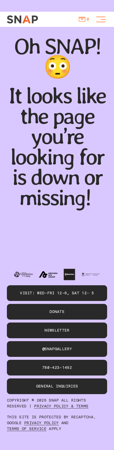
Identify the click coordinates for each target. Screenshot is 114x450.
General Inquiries (57, 386)
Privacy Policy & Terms (61, 406)
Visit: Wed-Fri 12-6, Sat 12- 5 (57, 293)
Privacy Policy (41, 423)
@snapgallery (57, 348)
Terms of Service (26, 429)
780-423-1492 (57, 367)
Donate (57, 311)
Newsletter (57, 330)
